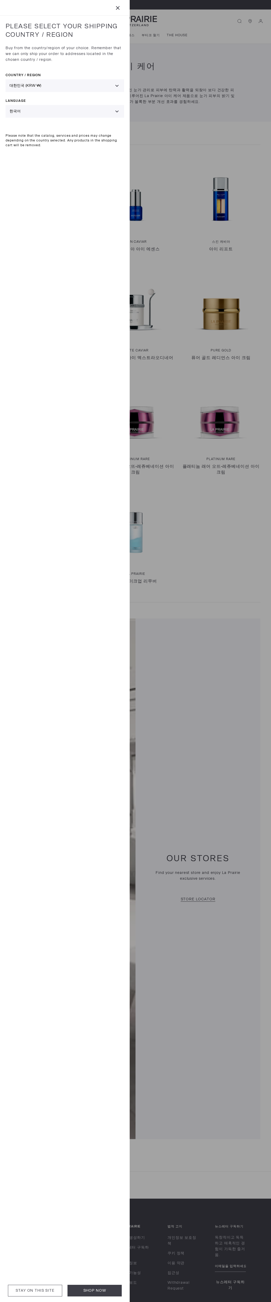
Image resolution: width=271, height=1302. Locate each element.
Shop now (94, 1290)
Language (16, 101)
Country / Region (23, 75)
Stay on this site (35, 1290)
